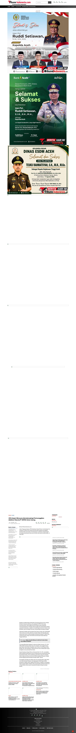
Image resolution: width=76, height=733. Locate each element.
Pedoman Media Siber (38, 721)
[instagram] (60, 2)
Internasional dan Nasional (29, 6)
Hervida (12, 522)
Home (9, 6)
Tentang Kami (50, 728)
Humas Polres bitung (57, 569)
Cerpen (12, 6)
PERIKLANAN (38, 722)
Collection (18, 6)
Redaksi (38, 723)
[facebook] (55, 2)
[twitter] (57, 2)
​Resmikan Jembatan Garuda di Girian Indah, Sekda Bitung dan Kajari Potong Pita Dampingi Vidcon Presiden (60, 547)
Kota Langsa (56, 571)
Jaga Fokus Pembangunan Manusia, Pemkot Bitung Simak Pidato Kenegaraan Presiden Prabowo (60, 540)
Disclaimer (38, 719)
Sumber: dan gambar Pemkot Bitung (59, 576)
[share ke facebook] (37, 523)
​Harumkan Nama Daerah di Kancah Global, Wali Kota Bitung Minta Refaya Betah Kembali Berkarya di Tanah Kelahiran (60, 559)
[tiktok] (65, 2)
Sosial (13, 515)
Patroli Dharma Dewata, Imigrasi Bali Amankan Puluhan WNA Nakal (60, 553)
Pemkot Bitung (56, 573)
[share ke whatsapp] (41, 523)
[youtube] (62, 2)
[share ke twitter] (39, 523)
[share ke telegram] (44, 523)
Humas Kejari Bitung (57, 567)
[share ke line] (46, 523)
